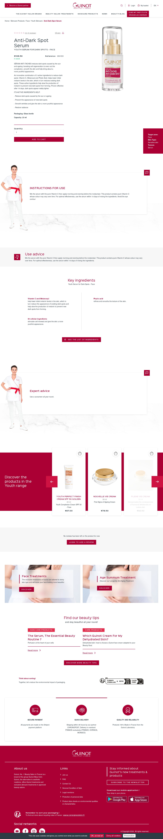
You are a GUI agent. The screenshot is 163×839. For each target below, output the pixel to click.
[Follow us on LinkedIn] (42, 831)
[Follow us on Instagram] (34, 831)
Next (157, 481)
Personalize (129, 836)
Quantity (18, 128)
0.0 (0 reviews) (30, 33)
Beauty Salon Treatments (60, 14)
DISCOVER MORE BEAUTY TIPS (81, 663)
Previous (52, 481)
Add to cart (39, 139)
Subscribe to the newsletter (128, 782)
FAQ (64, 779)
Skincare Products (88, 14)
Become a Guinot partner (19, 5)
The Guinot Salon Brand (29, 14)
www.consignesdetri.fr (74, 815)
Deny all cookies (113, 836)
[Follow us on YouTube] (17, 831)
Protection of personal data (72, 797)
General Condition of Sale (72, 788)
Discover (26, 589)
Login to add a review (81, 542)
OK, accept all (97, 836)
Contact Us (66, 783)
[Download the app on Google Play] (117, 799)
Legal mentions (68, 792)
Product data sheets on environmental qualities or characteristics (80, 802)
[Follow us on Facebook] (25, 831)
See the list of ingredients (83, 339)
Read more (33, 650)
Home (7, 21)
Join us (65, 775)
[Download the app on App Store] (139, 799)
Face (28, 21)
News (104, 14)
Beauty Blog (118, 14)
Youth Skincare (36, 21)
